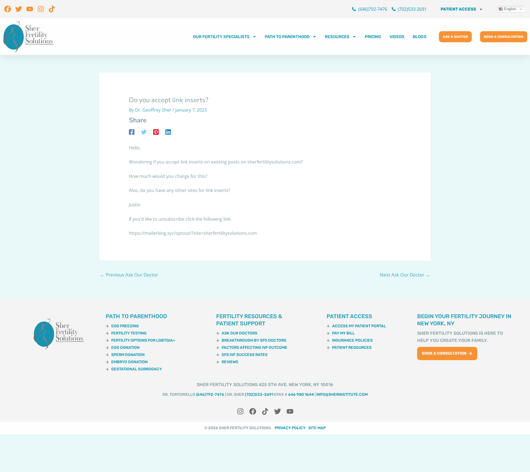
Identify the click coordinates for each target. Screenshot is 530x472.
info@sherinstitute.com (342, 394)
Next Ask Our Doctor (405, 274)
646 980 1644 (301, 394)
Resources (337, 36)
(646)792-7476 (210, 394)
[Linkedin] (168, 132)
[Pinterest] (156, 132)
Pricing (373, 36)
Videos (396, 36)
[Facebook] (131, 132)
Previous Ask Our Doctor (129, 274)
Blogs (419, 36)
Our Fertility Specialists (221, 36)
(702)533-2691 (259, 394)
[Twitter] (144, 132)
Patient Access (458, 9)
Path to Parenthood (287, 36)
